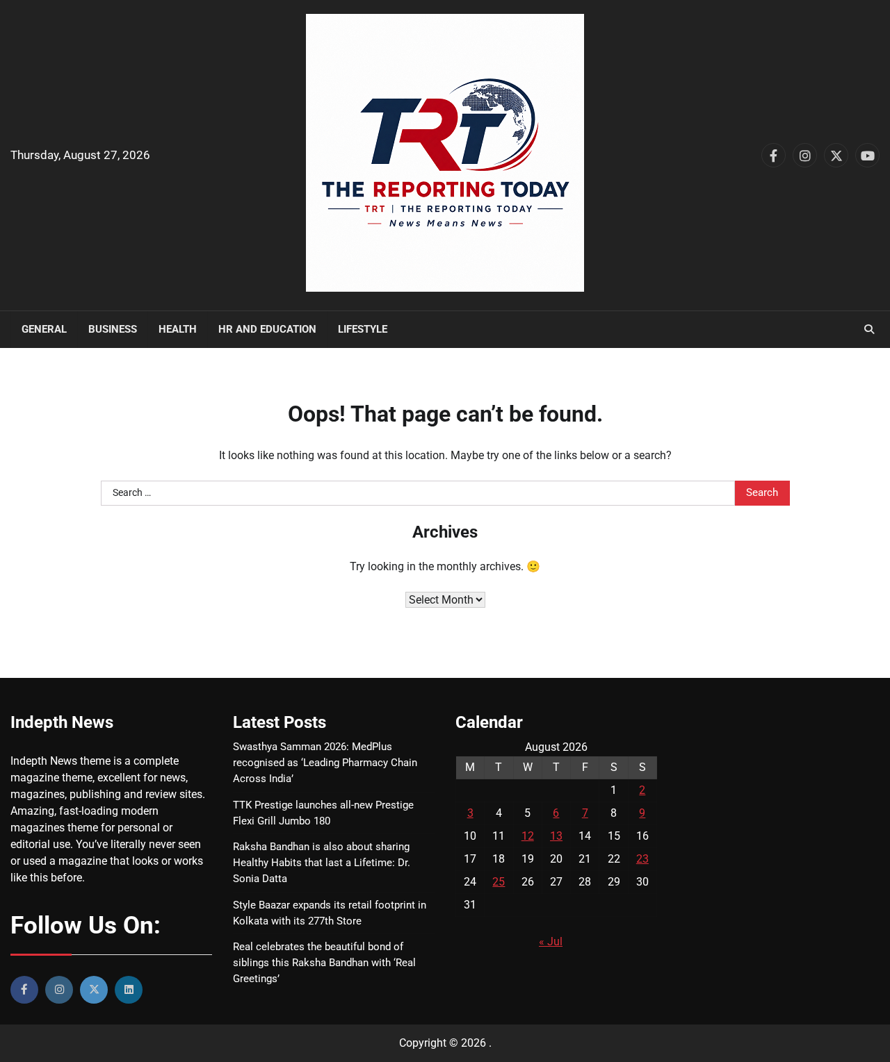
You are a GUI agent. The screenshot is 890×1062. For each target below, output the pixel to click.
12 (527, 836)
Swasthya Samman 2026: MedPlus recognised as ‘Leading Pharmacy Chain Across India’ (325, 762)
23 (642, 858)
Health (178, 329)
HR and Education (267, 329)
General (44, 329)
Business (112, 329)
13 (556, 836)
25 (498, 881)
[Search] (869, 329)
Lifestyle (362, 329)
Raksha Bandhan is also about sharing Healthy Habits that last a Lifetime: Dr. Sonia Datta (321, 862)
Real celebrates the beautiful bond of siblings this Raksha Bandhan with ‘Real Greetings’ (324, 962)
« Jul (551, 941)
